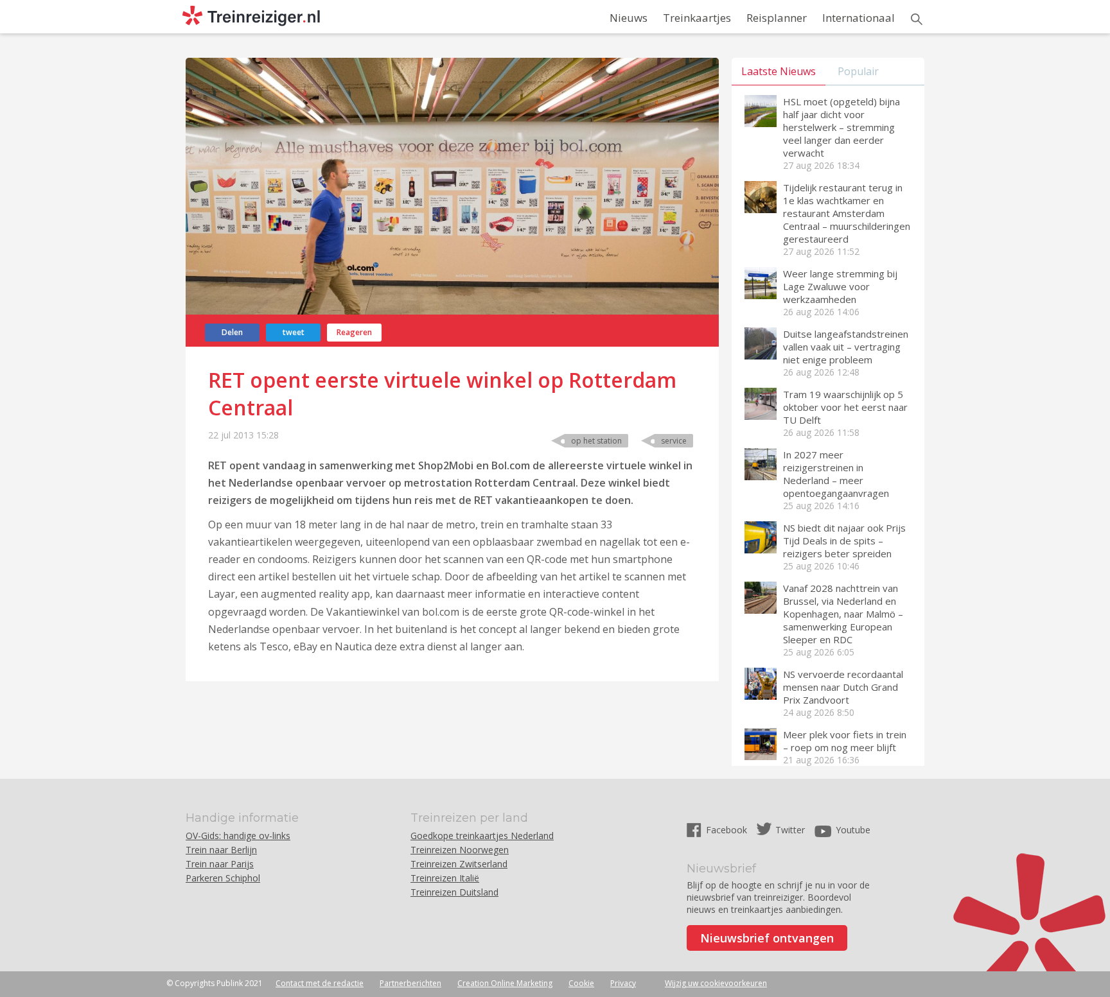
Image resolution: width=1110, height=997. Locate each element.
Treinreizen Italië (444, 878)
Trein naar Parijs (220, 864)
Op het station (596, 440)
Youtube (853, 830)
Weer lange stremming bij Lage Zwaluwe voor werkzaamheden (840, 286)
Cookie (581, 983)
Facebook (728, 830)
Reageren (354, 332)
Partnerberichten (410, 983)
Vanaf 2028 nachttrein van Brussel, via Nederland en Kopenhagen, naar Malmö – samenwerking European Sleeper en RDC (843, 614)
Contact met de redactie (320, 983)
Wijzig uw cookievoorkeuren (716, 983)
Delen (232, 332)
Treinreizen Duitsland (454, 892)
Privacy (623, 983)
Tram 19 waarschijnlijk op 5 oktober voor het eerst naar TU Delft (845, 407)
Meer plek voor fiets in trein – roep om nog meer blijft (844, 741)
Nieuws (629, 17)
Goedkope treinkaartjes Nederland (482, 835)
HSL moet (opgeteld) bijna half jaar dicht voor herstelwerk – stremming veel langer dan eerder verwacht (841, 127)
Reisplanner (776, 17)
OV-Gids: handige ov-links (238, 835)
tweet (293, 332)
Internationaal (858, 17)
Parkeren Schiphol (223, 878)
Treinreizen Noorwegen (459, 850)
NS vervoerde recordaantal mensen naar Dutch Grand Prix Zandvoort (843, 687)
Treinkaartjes (697, 17)
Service (674, 440)
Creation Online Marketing (504, 983)
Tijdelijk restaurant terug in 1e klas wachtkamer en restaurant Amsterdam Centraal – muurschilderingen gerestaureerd (846, 213)
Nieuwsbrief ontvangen (767, 938)
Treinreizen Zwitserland (458, 864)
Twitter (790, 830)
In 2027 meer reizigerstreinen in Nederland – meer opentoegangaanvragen (836, 473)
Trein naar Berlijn (221, 850)
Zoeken (916, 19)
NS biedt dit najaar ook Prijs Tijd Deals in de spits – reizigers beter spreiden (844, 540)
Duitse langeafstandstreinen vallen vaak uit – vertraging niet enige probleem (845, 346)
